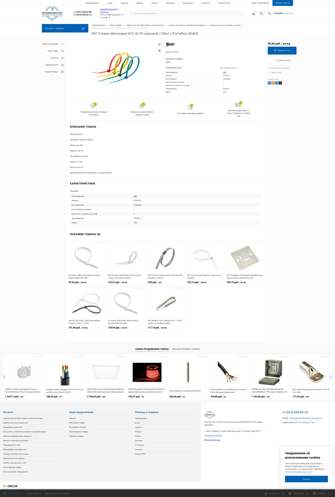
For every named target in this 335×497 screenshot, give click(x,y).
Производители (92, 3)
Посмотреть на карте (213, 435)
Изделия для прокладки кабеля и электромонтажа (23, 418)
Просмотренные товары (186, 349)
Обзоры (139, 3)
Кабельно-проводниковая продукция (17, 436)
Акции (109, 3)
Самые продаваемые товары (152, 349)
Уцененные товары (76, 436)
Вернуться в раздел (50, 44)
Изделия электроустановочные (15, 423)
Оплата (155, 3)
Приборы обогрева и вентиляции (15, 454)
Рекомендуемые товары (78, 432)
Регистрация (263, 3)
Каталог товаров (54, 28)
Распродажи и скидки (77, 427)
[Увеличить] (116, 68)
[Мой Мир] (276, 83)
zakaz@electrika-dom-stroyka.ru (305, 418)
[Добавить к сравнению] (159, 50)
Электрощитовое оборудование (15, 472)
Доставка (170, 3)
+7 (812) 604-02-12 (33, 493)
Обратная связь (14, 493)
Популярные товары (77, 423)
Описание (54, 58)
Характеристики (52, 65)
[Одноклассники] (273, 83)
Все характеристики (228, 68)
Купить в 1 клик (283, 60)
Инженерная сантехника (12, 427)
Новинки (72, 418)
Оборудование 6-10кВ (11, 445)
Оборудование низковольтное (14, 449)
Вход (254, 3)
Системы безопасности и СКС (14, 463)
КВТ (224, 72)
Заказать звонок (283, 3)
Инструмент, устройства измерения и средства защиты (24, 432)
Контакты (205, 3)
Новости (124, 3)
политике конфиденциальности (298, 472)
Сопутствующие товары (12, 467)
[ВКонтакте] (269, 83)
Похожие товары (51, 72)
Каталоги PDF (224, 3)
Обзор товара (53, 51)
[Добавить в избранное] (159, 44)
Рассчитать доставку (280, 68)
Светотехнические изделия (13, 458)
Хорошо (306, 479)
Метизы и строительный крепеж (15, 441)
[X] (280, 83)
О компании (188, 3)
